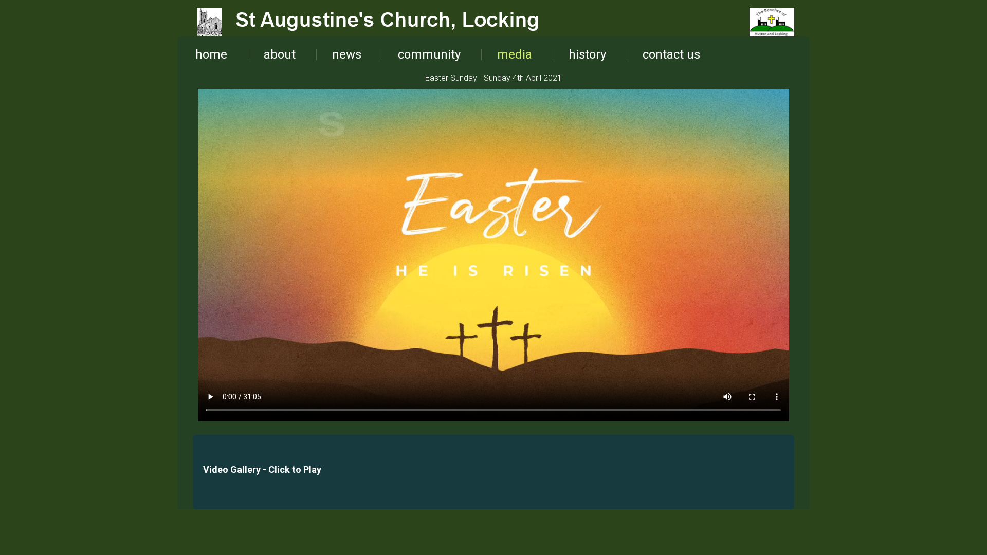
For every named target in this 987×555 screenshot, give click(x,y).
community (429, 54)
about (280, 54)
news (346, 54)
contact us (671, 54)
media (514, 54)
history (587, 54)
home (211, 54)
